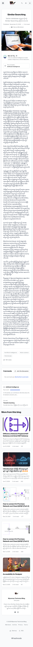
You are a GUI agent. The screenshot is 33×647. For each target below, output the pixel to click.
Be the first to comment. (22, 377)
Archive (14, 625)
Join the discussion (23, 371)
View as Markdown (18, 27)
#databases (8, 356)
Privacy (20, 625)
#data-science (24, 353)
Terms (26, 625)
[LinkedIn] (16, 56)
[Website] (18, 612)
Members (8, 625)
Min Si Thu (11, 56)
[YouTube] (15, 612)
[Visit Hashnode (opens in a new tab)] (16, 638)
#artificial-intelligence (10, 353)
